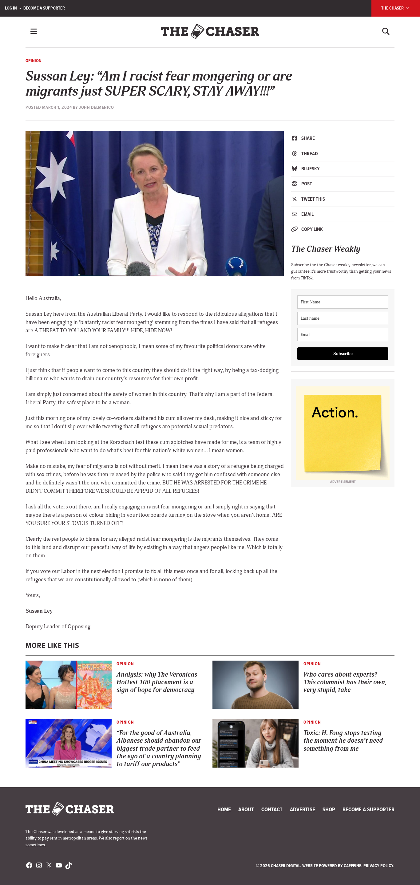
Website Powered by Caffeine (331, 865)
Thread (309, 153)
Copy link (311, 229)
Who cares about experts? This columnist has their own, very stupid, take (344, 682)
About (246, 809)
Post (306, 183)
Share (307, 138)
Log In (11, 8)
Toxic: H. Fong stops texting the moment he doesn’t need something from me (343, 741)
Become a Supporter (44, 8)
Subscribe (343, 353)
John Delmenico (96, 107)
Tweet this (312, 199)
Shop (329, 809)
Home (224, 809)
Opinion (34, 60)
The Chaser (393, 8)
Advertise (302, 809)
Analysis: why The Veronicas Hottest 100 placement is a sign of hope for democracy (157, 682)
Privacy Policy (378, 865)
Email (307, 214)
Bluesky (310, 168)
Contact (272, 809)
